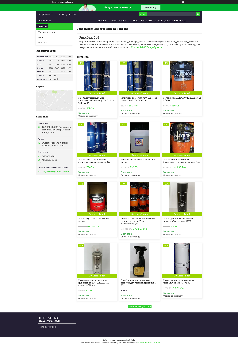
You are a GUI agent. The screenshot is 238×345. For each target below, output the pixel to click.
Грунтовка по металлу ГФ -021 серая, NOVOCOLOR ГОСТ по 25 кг (139, 99)
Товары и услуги (119, 20)
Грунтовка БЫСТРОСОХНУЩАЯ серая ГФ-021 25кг (182, 99)
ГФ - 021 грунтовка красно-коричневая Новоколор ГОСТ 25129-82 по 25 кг (96, 100)
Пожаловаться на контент (149, 342)
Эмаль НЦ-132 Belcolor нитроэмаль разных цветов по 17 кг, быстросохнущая (139, 221)
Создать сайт (58, 2)
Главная (102, 20)
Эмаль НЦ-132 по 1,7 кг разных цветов (93, 219)
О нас (135, 20)
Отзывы (42, 42)
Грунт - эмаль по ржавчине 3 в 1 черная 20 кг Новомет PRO (179, 281)
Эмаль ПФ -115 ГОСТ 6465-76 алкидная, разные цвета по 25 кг (95, 160)
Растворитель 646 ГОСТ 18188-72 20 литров (138, 160)
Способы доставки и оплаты (170, 20)
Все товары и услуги (138, 306)
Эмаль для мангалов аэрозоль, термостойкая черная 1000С (179, 219)
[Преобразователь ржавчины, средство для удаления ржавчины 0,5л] (139, 260)
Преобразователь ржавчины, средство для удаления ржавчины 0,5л (138, 283)
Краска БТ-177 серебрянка (146, 47)
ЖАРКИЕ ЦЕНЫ (48, 327)
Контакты (146, 20)
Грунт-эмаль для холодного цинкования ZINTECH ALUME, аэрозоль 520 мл (93, 283)
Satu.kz (132, 340)
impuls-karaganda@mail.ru (55, 171)
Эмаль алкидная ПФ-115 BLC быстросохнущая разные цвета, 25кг (181, 160)
